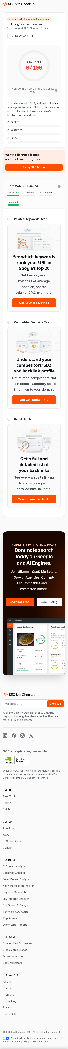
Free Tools (9, 796)
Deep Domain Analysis (16, 879)
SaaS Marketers (12, 962)
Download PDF (24, 35)
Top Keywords (11, 918)
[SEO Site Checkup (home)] (18, 4)
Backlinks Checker (14, 872)
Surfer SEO (9, 1013)
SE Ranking (9, 1001)
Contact (7, 847)
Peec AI (7, 988)
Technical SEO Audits (15, 911)
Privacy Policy (22, 1041)
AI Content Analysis (14, 866)
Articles (7, 809)
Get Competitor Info (34, 399)
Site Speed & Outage (15, 905)
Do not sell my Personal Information (30, 1038)
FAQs (6, 834)
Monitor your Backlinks (34, 499)
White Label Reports (15, 924)
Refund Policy (40, 1041)
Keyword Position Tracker (18, 885)
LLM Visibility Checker (16, 898)
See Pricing (49, 602)
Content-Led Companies (17, 943)
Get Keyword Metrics (34, 303)
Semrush (8, 1007)
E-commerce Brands (15, 949)
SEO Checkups (12, 841)
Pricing (7, 802)
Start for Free (20, 602)
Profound (8, 994)
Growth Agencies (13, 956)
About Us (8, 828)
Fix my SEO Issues (34, 167)
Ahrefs (7, 981)
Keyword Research (14, 892)
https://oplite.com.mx (25, 24)
